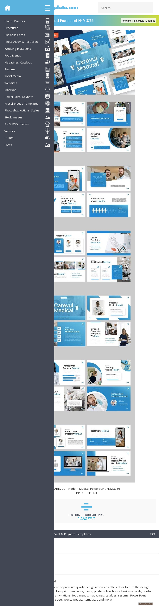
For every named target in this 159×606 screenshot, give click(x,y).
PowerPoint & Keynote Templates (138, 20)
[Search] (149, 7)
